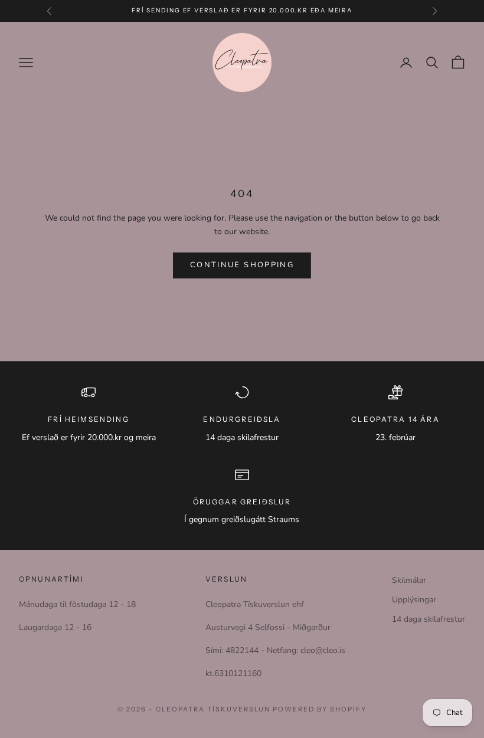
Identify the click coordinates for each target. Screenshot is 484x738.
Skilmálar (409, 580)
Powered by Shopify (320, 709)
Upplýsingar (414, 599)
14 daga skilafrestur (428, 619)
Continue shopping (242, 265)
